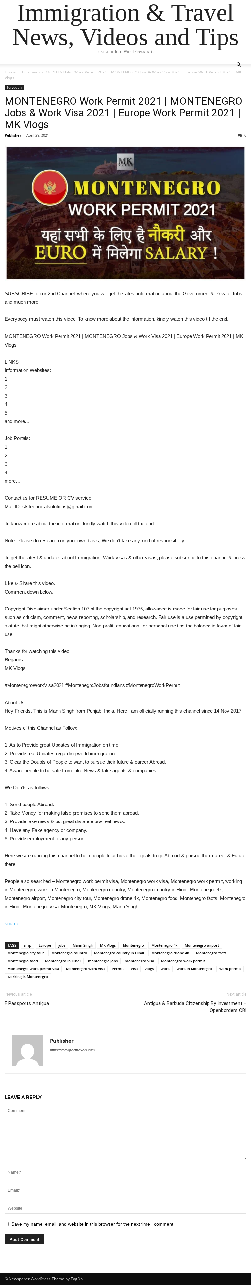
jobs (61, 945)
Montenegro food (23, 960)
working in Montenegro (28, 976)
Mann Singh (83, 945)
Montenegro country (69, 953)
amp (27, 945)
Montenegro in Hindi (63, 960)
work (165, 968)
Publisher (13, 135)
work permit (230, 968)
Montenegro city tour (26, 953)
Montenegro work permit (183, 960)
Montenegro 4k (164, 945)
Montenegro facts (211, 953)
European (31, 72)
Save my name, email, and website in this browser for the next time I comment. (93, 1224)
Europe (45, 945)
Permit (118, 968)
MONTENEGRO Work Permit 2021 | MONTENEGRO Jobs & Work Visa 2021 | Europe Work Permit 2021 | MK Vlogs (123, 113)
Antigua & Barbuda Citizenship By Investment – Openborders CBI (195, 1006)
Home (10, 72)
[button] (238, 65)
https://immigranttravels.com (72, 1050)
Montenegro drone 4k (170, 953)
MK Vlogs (108, 945)
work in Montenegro (194, 968)
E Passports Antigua (27, 1003)
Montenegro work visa (85, 968)
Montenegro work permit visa (33, 968)
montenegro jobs (103, 960)
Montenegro (133, 945)
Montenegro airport (202, 945)
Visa (134, 968)
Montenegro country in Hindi (119, 953)
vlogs (149, 968)
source (12, 923)
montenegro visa (139, 960)
